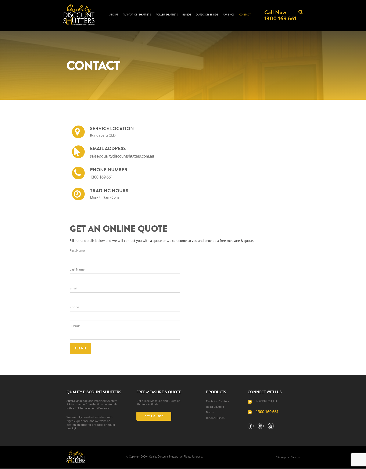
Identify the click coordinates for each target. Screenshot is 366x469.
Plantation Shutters (137, 15)
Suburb (75, 326)
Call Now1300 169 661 (280, 15)
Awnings (228, 15)
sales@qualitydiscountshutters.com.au (122, 157)
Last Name (77, 269)
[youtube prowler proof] (271, 426)
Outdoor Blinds (207, 15)
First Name (77, 251)
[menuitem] (114, 14)
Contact (245, 15)
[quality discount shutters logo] (76, 457)
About (114, 15)
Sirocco (295, 457)
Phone (74, 307)
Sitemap (281, 457)
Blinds (186, 15)
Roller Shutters (166, 15)
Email (74, 288)
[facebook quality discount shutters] (251, 426)
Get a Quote (153, 416)
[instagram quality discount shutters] (261, 426)
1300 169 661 (101, 178)
